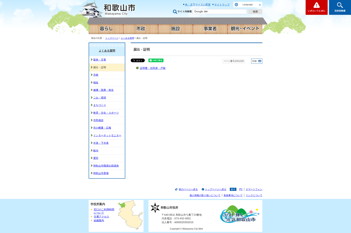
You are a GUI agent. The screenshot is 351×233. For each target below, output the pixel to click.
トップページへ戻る (215, 189)
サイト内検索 (185, 11)
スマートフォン (254, 189)
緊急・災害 (99, 59)
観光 (95, 150)
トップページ (111, 38)
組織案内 (99, 220)
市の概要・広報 (102, 127)
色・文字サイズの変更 (198, 4)
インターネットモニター (107, 135)
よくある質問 (127, 38)
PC (241, 189)
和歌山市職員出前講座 (106, 165)
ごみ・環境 (99, 97)
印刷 (254, 61)
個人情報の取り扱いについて (205, 195)
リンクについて (254, 195)
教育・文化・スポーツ (106, 112)
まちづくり (99, 105)
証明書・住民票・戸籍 (152, 68)
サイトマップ (222, 4)
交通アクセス (101, 216)
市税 (95, 75)
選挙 (95, 158)
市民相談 (98, 120)
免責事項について (233, 195)
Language (248, 4)
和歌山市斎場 (101, 173)
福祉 (95, 82)
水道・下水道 (101, 143)
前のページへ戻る (188, 189)
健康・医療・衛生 (103, 90)
